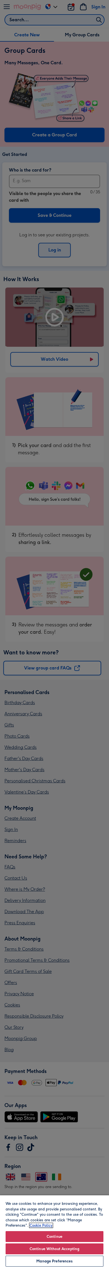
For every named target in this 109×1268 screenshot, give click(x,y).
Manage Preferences (54, 1261)
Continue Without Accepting (54, 1249)
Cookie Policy (41, 1225)
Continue (54, 1236)
